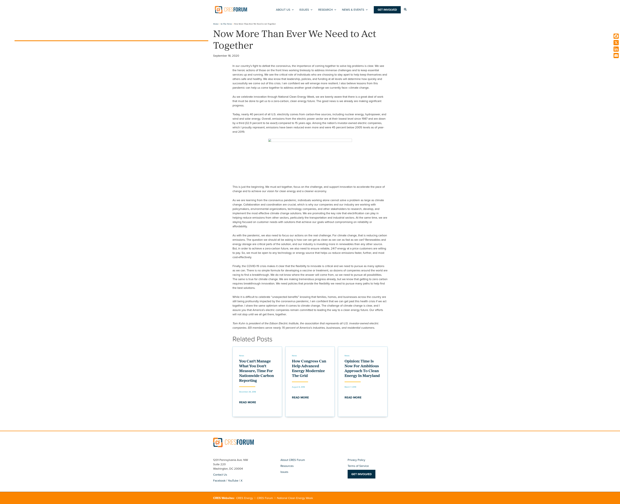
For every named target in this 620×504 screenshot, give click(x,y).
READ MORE (247, 402)
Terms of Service (358, 466)
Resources (287, 466)
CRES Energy (244, 498)
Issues (284, 472)
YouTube (233, 480)
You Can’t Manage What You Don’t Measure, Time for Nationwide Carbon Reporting (256, 371)
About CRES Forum (292, 460)
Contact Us (220, 475)
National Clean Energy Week (295, 498)
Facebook (219, 480)
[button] (292, 9)
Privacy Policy (356, 460)
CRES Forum (265, 498)
